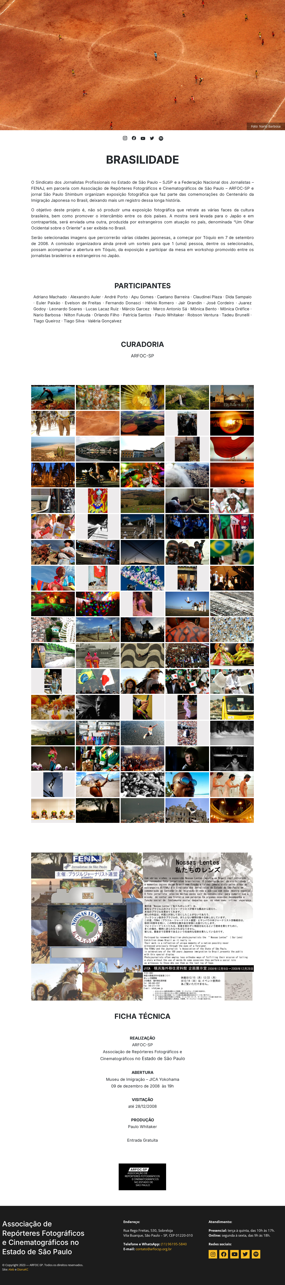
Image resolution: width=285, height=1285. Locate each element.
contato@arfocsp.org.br (154, 1249)
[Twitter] (245, 1254)
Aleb (11, 1269)
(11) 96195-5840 (174, 1244)
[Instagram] (213, 1254)
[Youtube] (234, 1254)
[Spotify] (256, 1254)
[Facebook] (223, 1254)
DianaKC (22, 1269)
